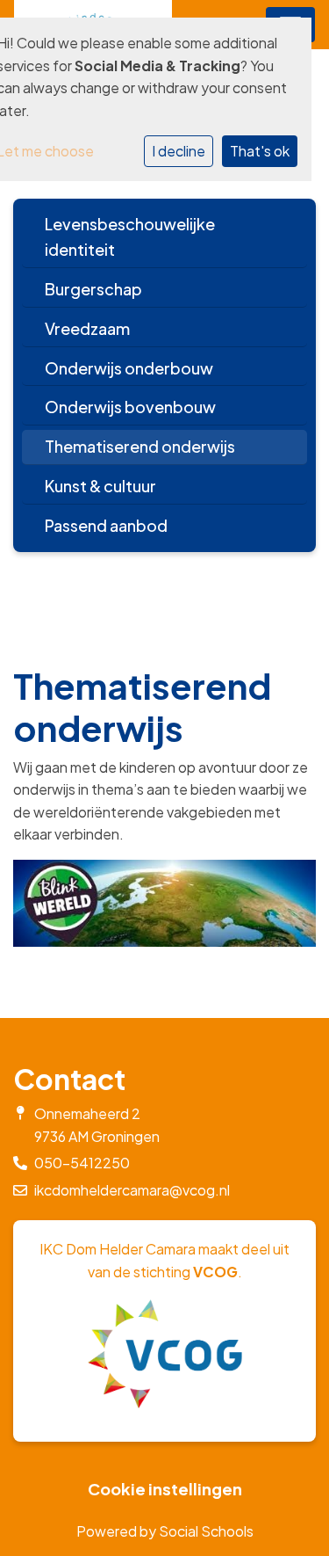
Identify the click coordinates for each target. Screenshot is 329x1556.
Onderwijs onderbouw (129, 368)
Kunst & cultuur (100, 486)
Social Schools (206, 1531)
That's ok (260, 151)
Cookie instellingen (165, 1489)
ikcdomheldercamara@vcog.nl (132, 1190)
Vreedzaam (87, 328)
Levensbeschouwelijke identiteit (130, 236)
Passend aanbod (106, 525)
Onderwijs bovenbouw (130, 406)
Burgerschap (93, 289)
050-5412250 (82, 1162)
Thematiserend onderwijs (140, 446)
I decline (178, 151)
